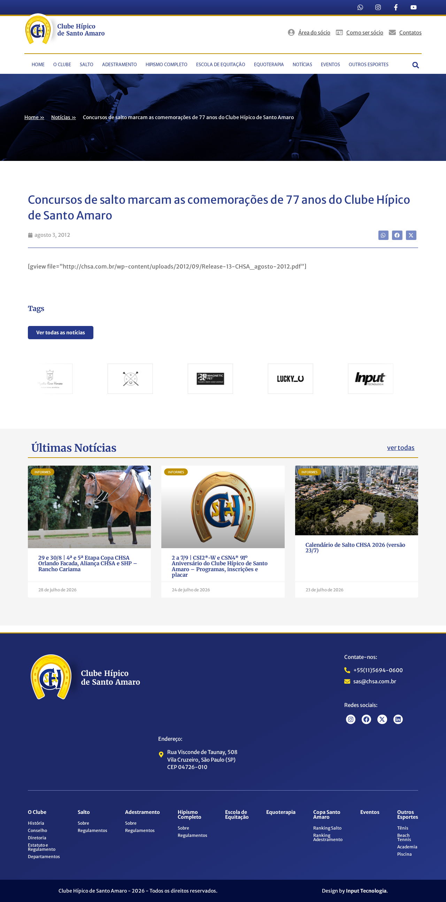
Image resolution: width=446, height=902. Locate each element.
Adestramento (119, 65)
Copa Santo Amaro (326, 814)
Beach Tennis (404, 837)
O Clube (62, 65)
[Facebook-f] (396, 7)
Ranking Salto (327, 828)
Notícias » (63, 117)
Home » (34, 117)
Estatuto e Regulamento (41, 847)
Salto (86, 65)
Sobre (83, 823)
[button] (416, 65)
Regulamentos (92, 830)
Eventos (330, 65)
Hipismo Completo (166, 65)
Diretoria (37, 837)
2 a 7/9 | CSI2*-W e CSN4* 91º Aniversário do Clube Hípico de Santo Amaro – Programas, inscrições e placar (220, 566)
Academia (407, 846)
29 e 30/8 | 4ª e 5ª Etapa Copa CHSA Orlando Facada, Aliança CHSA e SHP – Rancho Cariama (87, 563)
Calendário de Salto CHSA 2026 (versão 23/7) (355, 548)
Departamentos (44, 856)
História (36, 823)
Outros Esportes (369, 65)
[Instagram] (378, 7)
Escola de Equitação (220, 65)
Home (38, 65)
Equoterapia (269, 65)
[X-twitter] (382, 719)
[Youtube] (413, 7)
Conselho (37, 830)
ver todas (401, 448)
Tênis (402, 828)
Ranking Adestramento (328, 837)
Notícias (302, 65)
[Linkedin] (398, 719)
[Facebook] (366, 719)
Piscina (404, 854)
